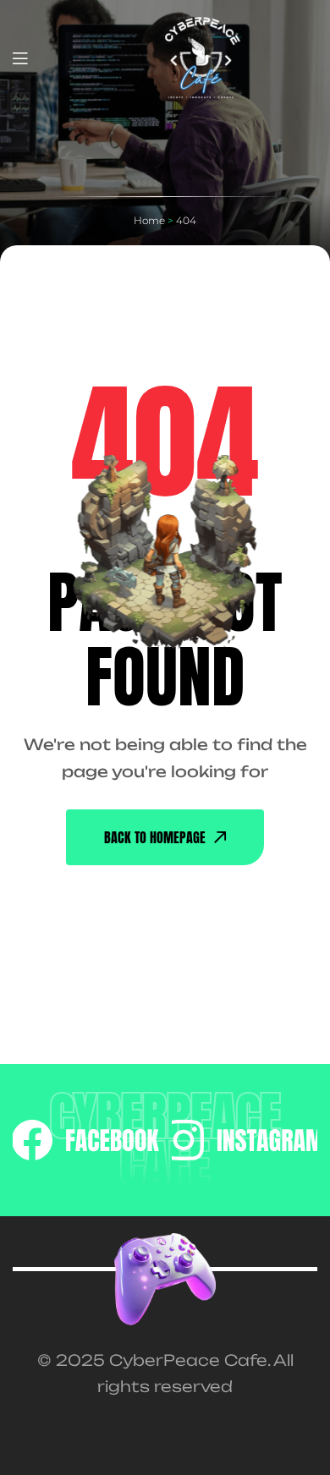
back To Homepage (155, 837)
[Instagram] (244, 1140)
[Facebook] (85, 1140)
